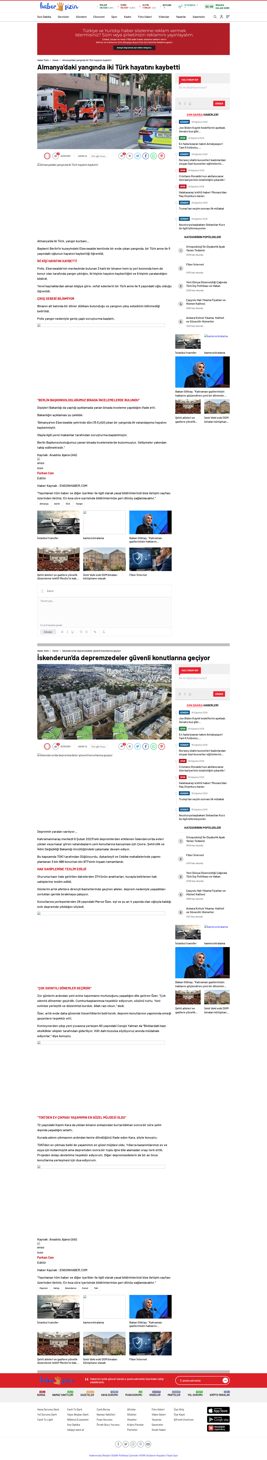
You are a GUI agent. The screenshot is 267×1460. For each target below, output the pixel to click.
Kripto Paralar (220, 1393)
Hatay (56, 1288)
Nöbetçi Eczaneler (78, 1419)
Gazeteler (199, 16)
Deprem (44, 1288)
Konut (85, 1288)
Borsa (41, 1393)
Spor (114, 16)
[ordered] (81, 632)
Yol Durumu (195, 1393)
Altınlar (131, 1409)
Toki (96, 1288)
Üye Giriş (179, 1409)
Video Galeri (159, 1414)
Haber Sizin (43, 60)
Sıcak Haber (159, 1429)
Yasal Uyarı (172, 1455)
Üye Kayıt (179, 1414)
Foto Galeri (145, 16)
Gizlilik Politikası (120, 1455)
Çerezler (134, 1455)
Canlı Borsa (103, 1409)
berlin (57, 503)
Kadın (127, 16)
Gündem (81, 16)
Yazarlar (181, 16)
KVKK (143, 1455)
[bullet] (86, 632)
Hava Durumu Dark (48, 1409)
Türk (68, 503)
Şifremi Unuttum (183, 1419)
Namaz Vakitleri (62, 1393)
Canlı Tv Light (45, 1419)
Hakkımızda (95, 1455)
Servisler (63, 16)
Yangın (79, 503)
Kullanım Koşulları (156, 1455)
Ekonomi (99, 16)
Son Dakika (44, 16)
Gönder (48, 631)
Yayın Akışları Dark (78, 1414)
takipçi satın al (75, 1429)
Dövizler (132, 1414)
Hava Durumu (109, 1393)
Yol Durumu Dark (47, 1414)
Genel (55, 60)
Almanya (44, 503)
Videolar (164, 16)
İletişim (106, 1455)
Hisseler (155, 1393)
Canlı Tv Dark (74, 1409)
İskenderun (70, 1288)
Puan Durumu (133, 1393)
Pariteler (174, 1393)
